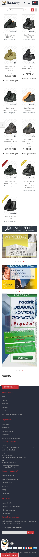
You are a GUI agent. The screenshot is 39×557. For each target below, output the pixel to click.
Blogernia (5, 407)
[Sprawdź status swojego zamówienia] (19, 229)
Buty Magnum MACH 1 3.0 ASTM (10, 182)
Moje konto (5, 424)
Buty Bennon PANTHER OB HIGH (10, 109)
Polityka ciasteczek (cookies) (11, 506)
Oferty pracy (6, 404)
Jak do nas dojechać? (8, 450)
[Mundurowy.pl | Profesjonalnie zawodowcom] (11, 3)
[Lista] (36, 9)
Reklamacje (5, 493)
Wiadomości (6, 435)
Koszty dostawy (7, 483)
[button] (15, 261)
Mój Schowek (6, 428)
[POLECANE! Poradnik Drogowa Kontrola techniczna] (19, 330)
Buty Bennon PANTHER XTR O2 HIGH (10, 141)
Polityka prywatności (8, 510)
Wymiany (5, 486)
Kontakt (4, 400)
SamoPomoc (6, 411)
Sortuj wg (5, 10)
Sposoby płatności (8, 475)
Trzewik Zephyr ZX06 (10, 218)
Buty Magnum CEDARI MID (10, 36)
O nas (4, 397)
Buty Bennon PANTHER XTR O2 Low (28, 141)
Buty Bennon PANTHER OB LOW (29, 67)
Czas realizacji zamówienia (10, 479)
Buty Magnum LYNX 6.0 (29, 36)
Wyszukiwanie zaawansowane (12, 414)
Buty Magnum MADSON (29, 109)
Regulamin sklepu (7, 503)
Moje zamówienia (7, 431)
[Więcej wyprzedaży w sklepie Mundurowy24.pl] (19, 246)
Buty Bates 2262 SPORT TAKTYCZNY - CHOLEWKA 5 (29, 184)
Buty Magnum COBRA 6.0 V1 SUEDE (10, 68)
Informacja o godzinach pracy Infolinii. (14, 457)
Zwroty (4, 490)
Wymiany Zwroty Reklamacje (11, 438)
